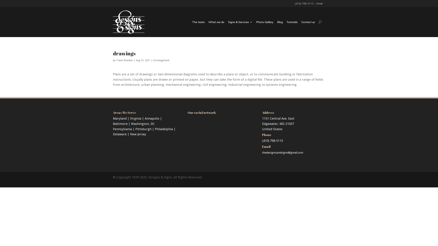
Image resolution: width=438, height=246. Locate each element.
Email (319, 3)
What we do (216, 22)
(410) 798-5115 (304, 3)
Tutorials (292, 22)
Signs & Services (238, 22)
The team (198, 22)
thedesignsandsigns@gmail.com (282, 152)
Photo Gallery (264, 22)
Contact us (308, 22)
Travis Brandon (124, 60)
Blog (280, 22)
